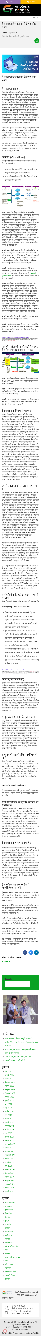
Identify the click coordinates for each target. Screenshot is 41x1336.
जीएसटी (7, 1239)
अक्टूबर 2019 (9, 1180)
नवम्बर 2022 (9, 1086)
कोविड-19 (8, 1235)
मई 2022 (8, 1108)
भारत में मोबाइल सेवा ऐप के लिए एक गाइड (18, 1057)
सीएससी (7, 1279)
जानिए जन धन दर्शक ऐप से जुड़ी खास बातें (18, 1038)
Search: (8, 979)
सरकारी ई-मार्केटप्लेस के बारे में (14, 1060)
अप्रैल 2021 (9, 1130)
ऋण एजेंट (8, 1224)
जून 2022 (8, 1104)
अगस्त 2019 (9, 1188)
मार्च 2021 (8, 1133)
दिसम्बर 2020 (10, 1144)
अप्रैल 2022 (9, 1111)
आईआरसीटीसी (10, 1202)
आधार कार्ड (8, 1206)
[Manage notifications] (5, 1331)
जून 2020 (8, 1166)
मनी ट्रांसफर (9, 1264)
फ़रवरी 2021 (9, 1137)
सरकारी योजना (10, 1275)
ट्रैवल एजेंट (8, 1242)
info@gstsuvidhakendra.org (22, 1308)
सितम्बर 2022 (10, 1093)
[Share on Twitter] (30, 954)
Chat (32, 2)
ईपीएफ (7, 1221)
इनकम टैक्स (9, 1210)
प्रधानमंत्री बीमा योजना (12, 1257)
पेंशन (6, 1250)
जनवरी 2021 (9, 1140)
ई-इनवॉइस (12, 32)
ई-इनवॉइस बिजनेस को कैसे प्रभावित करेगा (19, 78)
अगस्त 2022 (9, 1097)
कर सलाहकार (9, 1232)
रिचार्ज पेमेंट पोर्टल (10, 1272)
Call (12, 2)
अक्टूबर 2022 (10, 1090)
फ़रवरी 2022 (9, 1119)
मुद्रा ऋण (8, 1268)
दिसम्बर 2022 (10, 1082)
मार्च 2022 (9, 1115)
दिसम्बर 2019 (9, 1173)
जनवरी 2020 (10, 1170)
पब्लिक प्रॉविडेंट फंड (11, 1246)
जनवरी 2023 (9, 1079)
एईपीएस (7, 1228)
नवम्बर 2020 (9, 1148)
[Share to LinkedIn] (36, 954)
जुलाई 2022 (9, 1100)
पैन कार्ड (7, 1253)
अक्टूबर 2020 (10, 1151)
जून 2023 (8, 1071)
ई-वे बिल (7, 1217)
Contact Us (36, 40)
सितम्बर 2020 (10, 1155)
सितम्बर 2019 (10, 1184)
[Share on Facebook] (25, 954)
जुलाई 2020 (9, 1162)
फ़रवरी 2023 (9, 1075)
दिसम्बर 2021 (9, 1126)
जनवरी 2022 (9, 1122)
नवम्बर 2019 (9, 1177)
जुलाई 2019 (9, 1191)
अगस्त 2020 (9, 1159)
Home (4, 32)
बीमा (6, 1261)
